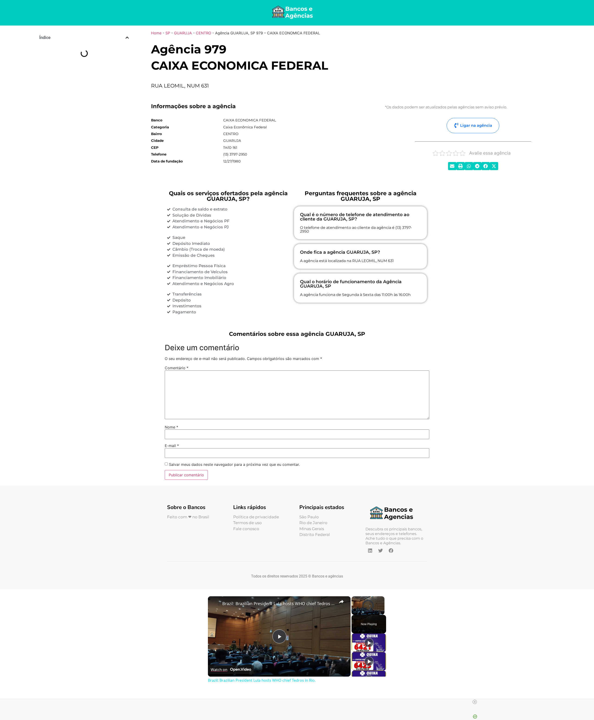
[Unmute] (360, 612)
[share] (341, 601)
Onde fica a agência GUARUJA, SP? (75, 80)
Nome (171, 427)
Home (156, 33)
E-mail (172, 446)
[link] (215, 603)
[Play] (354, 612)
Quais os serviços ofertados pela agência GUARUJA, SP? (84, 58)
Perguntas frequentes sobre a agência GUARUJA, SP (82, 64)
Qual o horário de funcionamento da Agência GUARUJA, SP (83, 88)
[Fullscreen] (381, 612)
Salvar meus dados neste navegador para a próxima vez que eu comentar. (234, 464)
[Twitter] (380, 550)
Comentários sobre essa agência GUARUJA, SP (78, 97)
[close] (475, 702)
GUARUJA (183, 33)
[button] (127, 37)
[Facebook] (391, 550)
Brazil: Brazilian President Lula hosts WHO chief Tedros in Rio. (278, 603)
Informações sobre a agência (64, 52)
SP (167, 33)
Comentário (176, 368)
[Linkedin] (370, 550)
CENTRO (203, 33)
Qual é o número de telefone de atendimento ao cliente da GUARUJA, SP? (85, 72)
